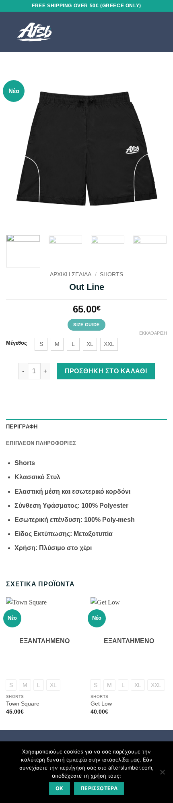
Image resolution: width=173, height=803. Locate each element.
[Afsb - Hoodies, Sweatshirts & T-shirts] (55, 32)
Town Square (22, 704)
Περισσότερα (98, 788)
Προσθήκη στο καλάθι (106, 371)
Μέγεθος (16, 343)
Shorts (111, 274)
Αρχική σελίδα (70, 274)
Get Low (101, 704)
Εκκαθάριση (153, 333)
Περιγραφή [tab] (21, 427)
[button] (148, 31)
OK (60, 788)
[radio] (41, 344)
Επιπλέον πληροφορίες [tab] (41, 443)
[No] (162, 774)
